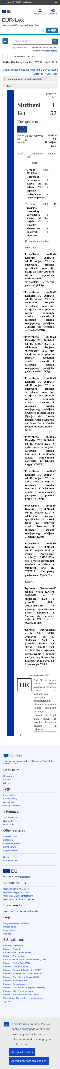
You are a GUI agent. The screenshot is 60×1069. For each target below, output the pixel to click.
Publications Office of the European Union (22, 998)
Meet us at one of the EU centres (18, 899)
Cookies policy (10, 798)
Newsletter (8, 821)
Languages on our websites (16, 923)
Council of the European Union (17, 952)
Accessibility (9, 802)
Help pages (8, 776)
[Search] (55, 41)
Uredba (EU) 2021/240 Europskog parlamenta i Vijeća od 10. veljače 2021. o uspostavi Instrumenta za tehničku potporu (37, 183)
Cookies (7, 933)
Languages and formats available (24, 79)
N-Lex (6, 857)
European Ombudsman (14, 984)
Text (9, 86)
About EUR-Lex (10, 817)
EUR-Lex (13, 20)
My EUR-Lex (40, 14)
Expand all (38, 74)
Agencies (7, 1001)
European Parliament (13, 945)
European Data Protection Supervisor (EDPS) (24, 987)
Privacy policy (9, 927)
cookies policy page (23, 1029)
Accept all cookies (22, 1052)
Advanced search (49, 50)
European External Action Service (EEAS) (22, 970)
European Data (10, 836)
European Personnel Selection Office (20, 994)
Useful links (8, 824)
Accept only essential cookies (28, 1061)
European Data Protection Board (18, 991)
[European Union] (10, 871)
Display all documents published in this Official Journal (30, 69)
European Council (11, 949)
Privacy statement (11, 805)
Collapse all (52, 74)
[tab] (30, 79)
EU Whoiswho (9, 847)
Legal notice (9, 795)
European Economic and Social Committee (23, 973)
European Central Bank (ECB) (16, 963)
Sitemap (7, 783)
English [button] (53, 14)
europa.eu (25, 876)
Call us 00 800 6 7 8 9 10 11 (16, 889)
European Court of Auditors (15, 966)
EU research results (12, 843)
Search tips (21, 47)
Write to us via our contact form (18, 896)
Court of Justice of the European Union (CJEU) (24, 959)
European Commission (13, 956)
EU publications (10, 850)
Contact (7, 779)
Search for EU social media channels (20, 911)
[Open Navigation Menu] (5, 41)
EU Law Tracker (10, 860)
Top (19, 734)
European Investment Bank (16, 980)
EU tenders (8, 840)
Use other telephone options (16, 892)
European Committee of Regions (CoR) (21, 977)
